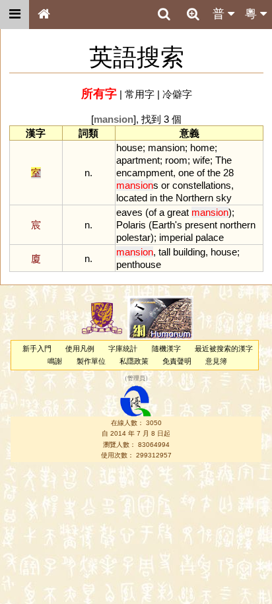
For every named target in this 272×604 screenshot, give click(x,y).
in (153, 197)
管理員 (136, 379)
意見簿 (216, 361)
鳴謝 (55, 361)
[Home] (43, 14)
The (223, 160)
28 (228, 172)
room (176, 160)
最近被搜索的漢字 (224, 348)
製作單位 (91, 361)
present (201, 224)
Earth (163, 224)
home (202, 147)
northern (237, 224)
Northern (194, 197)
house (129, 147)
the (214, 172)
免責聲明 (176, 361)
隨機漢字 (166, 348)
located (131, 197)
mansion (166, 147)
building (189, 251)
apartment (138, 160)
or (165, 185)
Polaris (131, 224)
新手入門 (36, 348)
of (201, 172)
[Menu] (14, 14)
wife (201, 160)
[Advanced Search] (192, 14)
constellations (201, 185)
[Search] (163, 14)
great (178, 212)
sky (224, 197)
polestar (133, 237)
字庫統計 (122, 348)
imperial (176, 237)
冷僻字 (177, 94)
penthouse (138, 264)
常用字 (139, 94)
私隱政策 (134, 361)
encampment (144, 172)
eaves (129, 212)
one (186, 172)
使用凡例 (79, 348)
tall (164, 251)
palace (209, 237)
